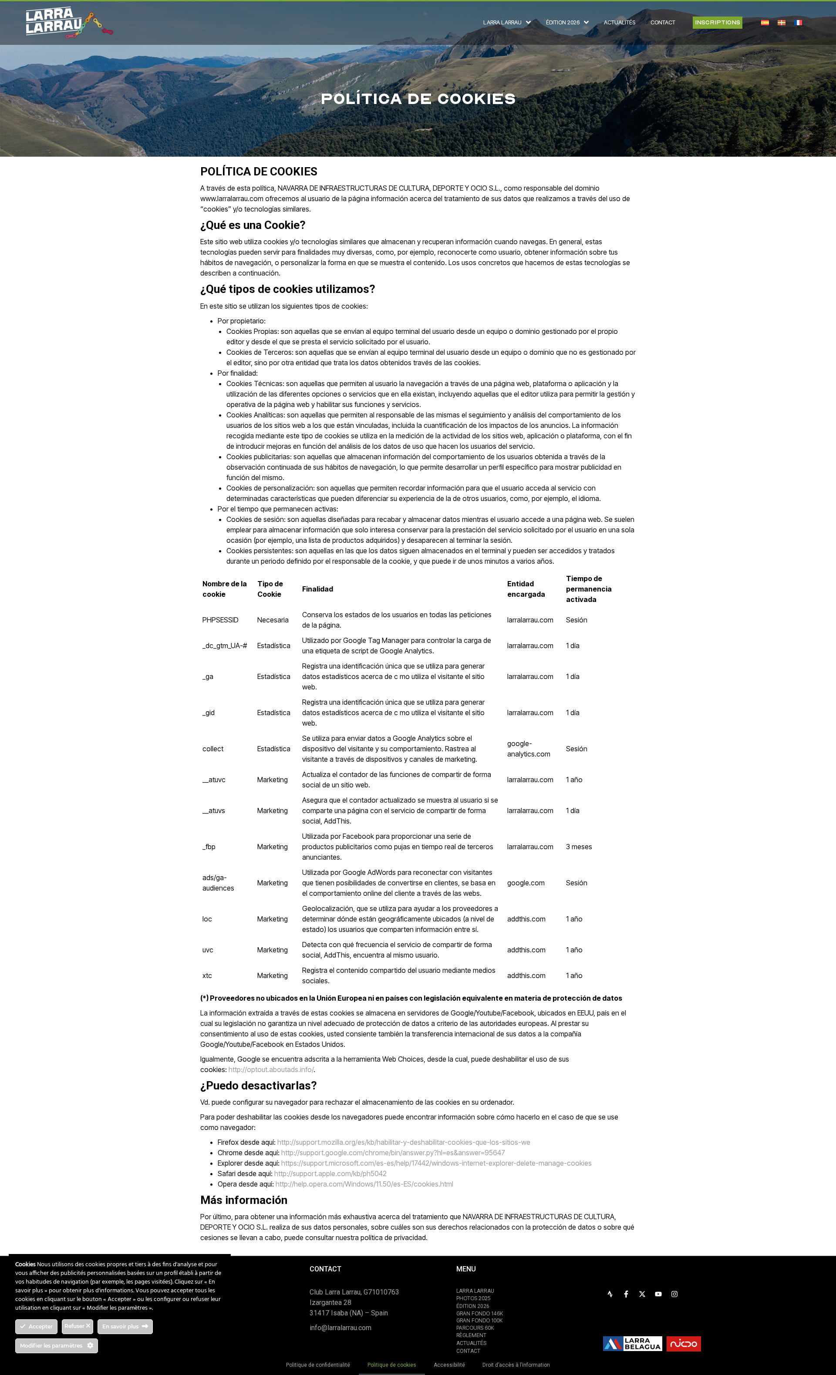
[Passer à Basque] (781, 22)
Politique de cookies (391, 1365)
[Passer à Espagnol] (765, 22)
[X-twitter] (642, 1294)
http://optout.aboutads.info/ (271, 1069)
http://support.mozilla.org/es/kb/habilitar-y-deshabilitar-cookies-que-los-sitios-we (403, 1142)
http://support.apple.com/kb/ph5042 (330, 1173)
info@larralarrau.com (340, 1328)
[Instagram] (674, 1294)
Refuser (75, 1326)
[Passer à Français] (798, 22)
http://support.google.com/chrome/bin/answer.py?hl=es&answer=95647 (393, 1152)
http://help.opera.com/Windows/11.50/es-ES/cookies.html (364, 1184)
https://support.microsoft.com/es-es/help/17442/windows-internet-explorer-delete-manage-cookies (436, 1163)
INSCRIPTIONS (717, 22)
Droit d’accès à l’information (516, 1365)
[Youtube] (658, 1294)
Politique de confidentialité (318, 1365)
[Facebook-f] (626, 1294)
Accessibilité (449, 1365)
